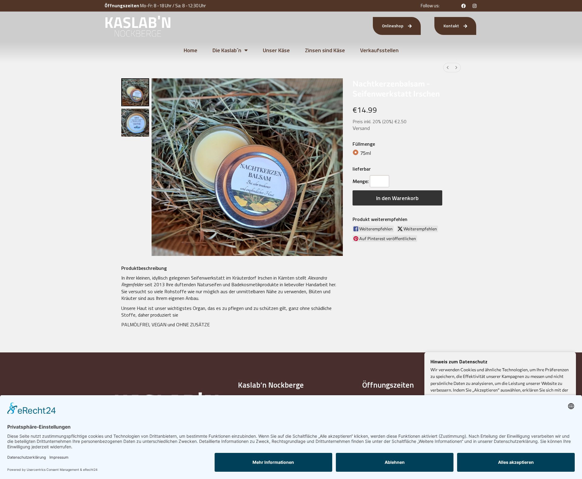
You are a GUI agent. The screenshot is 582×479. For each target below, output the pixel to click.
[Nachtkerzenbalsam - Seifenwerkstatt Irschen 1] (135, 123)
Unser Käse (276, 50)
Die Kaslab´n (226, 50)
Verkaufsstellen (379, 50)
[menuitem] (447, 67)
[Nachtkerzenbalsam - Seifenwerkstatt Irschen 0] (135, 92)
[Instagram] (474, 5)
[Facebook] (464, 5)
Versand (361, 128)
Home (190, 50)
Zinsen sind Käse (325, 50)
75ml (365, 153)
